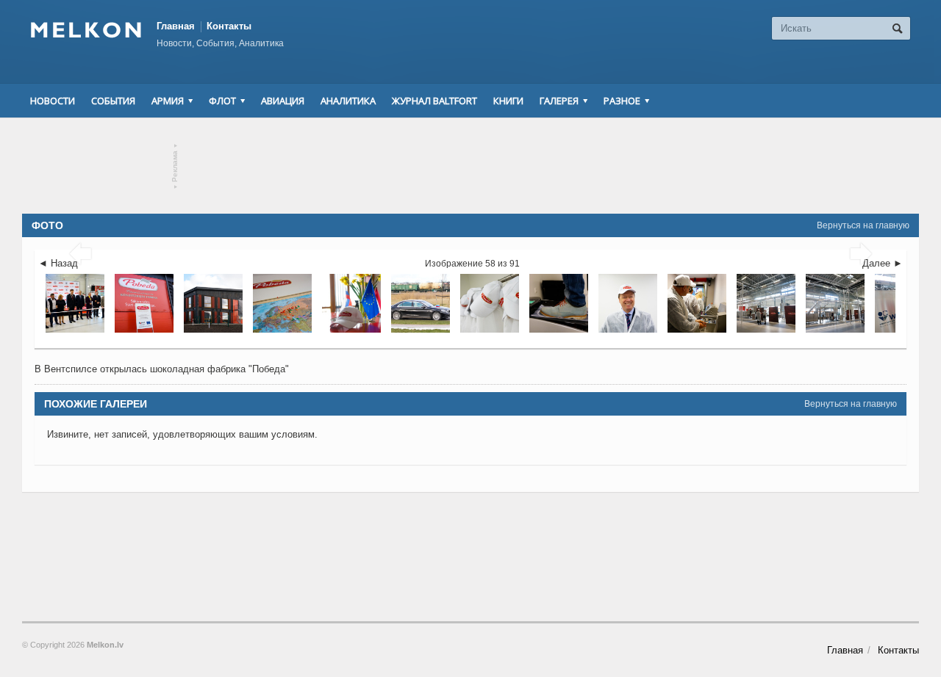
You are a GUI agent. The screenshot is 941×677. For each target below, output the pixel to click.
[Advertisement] (470, 166)
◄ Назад (58, 263)
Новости (52, 100)
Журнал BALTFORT (434, 100)
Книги (508, 100)
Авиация (282, 100)
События (113, 100)
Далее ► (882, 263)
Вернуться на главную (863, 225)
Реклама (175, 166)
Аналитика (348, 100)
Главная (176, 26)
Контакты (229, 26)
